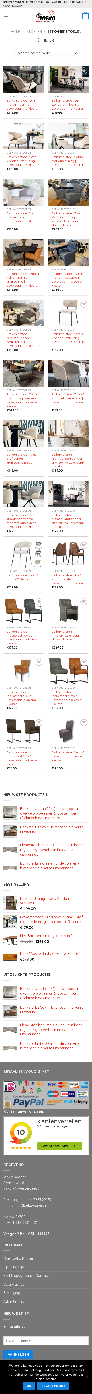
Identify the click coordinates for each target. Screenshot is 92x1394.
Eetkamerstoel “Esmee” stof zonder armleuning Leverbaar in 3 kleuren (68, 520)
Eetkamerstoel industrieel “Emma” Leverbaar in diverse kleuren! (67, 698)
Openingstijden (15, 1267)
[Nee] (86, 1378)
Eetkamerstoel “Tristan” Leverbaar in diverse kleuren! (67, 635)
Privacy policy (53, 1386)
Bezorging (11, 1292)
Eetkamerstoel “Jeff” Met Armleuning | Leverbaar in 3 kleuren (23, 217)
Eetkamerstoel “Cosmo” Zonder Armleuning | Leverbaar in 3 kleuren (23, 339)
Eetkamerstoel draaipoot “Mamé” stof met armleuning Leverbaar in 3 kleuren (23, 520)
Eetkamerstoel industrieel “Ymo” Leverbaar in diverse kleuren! (22, 758)
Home (16, 31)
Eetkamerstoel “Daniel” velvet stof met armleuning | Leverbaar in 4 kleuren (23, 279)
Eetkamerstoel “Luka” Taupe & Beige (22, 577)
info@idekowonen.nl (30, 1205)
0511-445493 (39, 1234)
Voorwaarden (15, 1284)
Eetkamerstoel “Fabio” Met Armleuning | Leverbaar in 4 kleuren (68, 160)
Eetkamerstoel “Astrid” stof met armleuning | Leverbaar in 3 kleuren (68, 398)
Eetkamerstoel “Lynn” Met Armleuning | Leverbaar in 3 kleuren (23, 104)
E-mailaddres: (14, 1327)
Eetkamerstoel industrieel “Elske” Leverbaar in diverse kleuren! (22, 698)
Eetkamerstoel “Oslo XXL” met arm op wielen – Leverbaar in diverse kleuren (67, 219)
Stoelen (34, 31)
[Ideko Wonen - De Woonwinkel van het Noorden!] (46, 16)
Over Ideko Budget (18, 1258)
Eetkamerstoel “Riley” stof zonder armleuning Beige (22, 458)
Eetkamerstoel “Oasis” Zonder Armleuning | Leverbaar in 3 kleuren (68, 337)
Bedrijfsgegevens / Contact (26, 1275)
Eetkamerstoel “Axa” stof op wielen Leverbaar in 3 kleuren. (68, 579)
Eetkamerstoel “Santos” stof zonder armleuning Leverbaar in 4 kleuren (68, 460)
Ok (29, 1386)
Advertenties (13, 1301)
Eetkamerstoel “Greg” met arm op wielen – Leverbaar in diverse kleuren (67, 279)
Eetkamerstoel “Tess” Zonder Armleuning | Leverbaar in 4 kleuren (23, 160)
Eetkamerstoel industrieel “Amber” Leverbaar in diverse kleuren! (22, 637)
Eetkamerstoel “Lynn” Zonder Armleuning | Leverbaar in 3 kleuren (68, 104)
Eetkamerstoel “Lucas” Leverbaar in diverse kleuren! (68, 756)
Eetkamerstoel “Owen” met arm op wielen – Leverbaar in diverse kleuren (23, 400)
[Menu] (6, 16)
